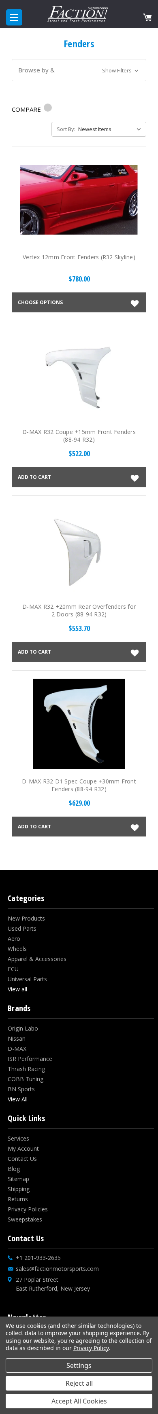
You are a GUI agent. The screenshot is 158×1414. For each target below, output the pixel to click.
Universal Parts (27, 979)
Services (18, 1138)
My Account (23, 1148)
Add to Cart (34, 477)
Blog (14, 1169)
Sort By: (66, 129)
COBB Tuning (25, 1079)
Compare (27, 109)
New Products (26, 918)
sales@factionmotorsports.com (57, 1268)
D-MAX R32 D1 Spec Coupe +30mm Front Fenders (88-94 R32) (79, 785)
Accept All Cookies (79, 1401)
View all (17, 989)
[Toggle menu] (14, 17)
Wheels (17, 949)
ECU (13, 969)
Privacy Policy (91, 1348)
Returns (18, 1199)
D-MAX (17, 1048)
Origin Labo (23, 1028)
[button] (79, 70)
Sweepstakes (25, 1219)
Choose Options (40, 302)
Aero (14, 938)
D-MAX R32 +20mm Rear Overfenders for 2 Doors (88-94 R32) (79, 610)
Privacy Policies (28, 1209)
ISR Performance (30, 1059)
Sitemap (18, 1179)
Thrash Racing (26, 1069)
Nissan (17, 1038)
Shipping (19, 1189)
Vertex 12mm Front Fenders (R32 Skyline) (79, 257)
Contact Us (22, 1158)
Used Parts (22, 928)
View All (18, 1099)
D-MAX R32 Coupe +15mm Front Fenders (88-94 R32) (79, 435)
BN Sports (21, 1089)
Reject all (79, 1383)
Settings (79, 1365)
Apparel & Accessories (37, 959)
